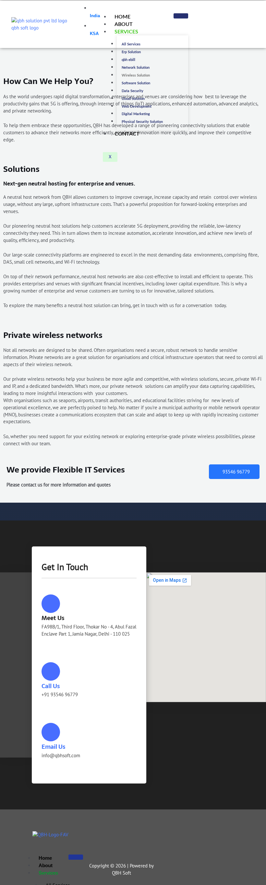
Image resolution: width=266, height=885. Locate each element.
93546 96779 (236, 472)
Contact (127, 134)
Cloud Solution (133, 99)
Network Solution (136, 67)
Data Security (132, 91)
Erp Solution (131, 52)
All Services (131, 44)
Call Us (51, 686)
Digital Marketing (136, 114)
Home (122, 16)
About (124, 24)
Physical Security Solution (142, 122)
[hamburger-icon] (181, 15)
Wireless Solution (136, 75)
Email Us (53, 746)
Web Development (136, 106)
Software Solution (136, 83)
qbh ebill (128, 60)
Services (126, 31)
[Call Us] (51, 671)
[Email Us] (51, 732)
